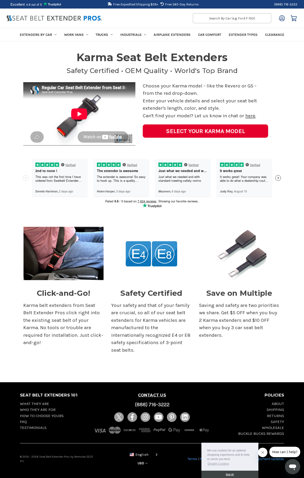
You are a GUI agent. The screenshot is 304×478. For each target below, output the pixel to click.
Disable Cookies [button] (218, 463)
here (250, 115)
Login (281, 18)
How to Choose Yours (42, 416)
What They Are (34, 403)
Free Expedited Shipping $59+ (135, 4)
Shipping (275, 409)
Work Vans (74, 34)
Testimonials (33, 427)
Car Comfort (209, 34)
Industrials (131, 34)
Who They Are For (38, 409)
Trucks (102, 34)
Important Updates (269, 459)
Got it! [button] (230, 474)
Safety (277, 421)
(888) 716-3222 (285, 4)
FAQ (23, 421)
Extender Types (243, 34)
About (278, 403)
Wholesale (273, 427)
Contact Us (152, 395)
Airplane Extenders (172, 34)
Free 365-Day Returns (182, 4)
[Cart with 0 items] (293, 18)
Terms (192, 459)
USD (141, 463)
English (141, 454)
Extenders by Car (36, 34)
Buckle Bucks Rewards (261, 433)
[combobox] (142, 454)
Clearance (274, 34)
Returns (275, 416)
